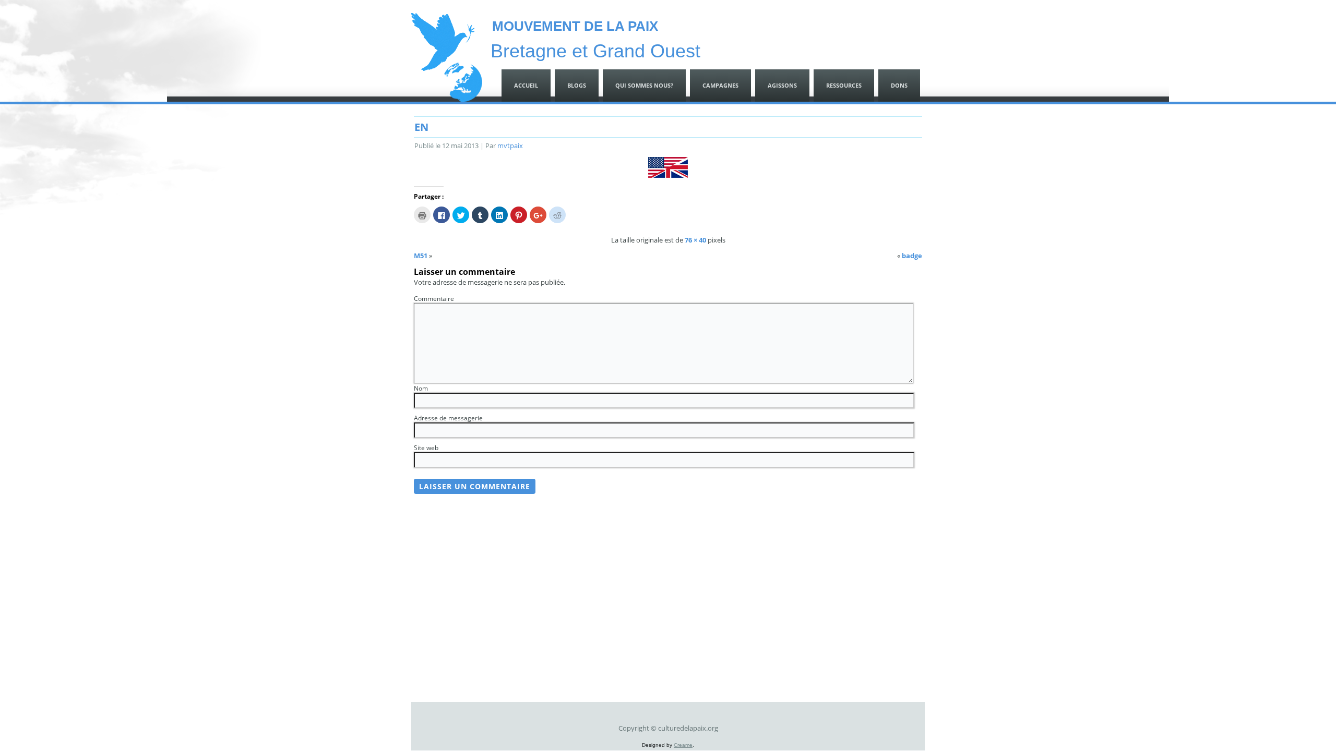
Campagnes (720, 85)
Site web (426, 447)
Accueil (526, 85)
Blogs (576, 85)
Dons (899, 85)
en (421, 127)
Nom (421, 388)
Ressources (844, 85)
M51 (420, 255)
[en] (668, 175)
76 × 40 (695, 240)
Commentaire (434, 298)
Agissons (782, 85)
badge (912, 255)
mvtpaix (510, 145)
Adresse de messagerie (448, 418)
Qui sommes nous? (644, 85)
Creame (683, 745)
